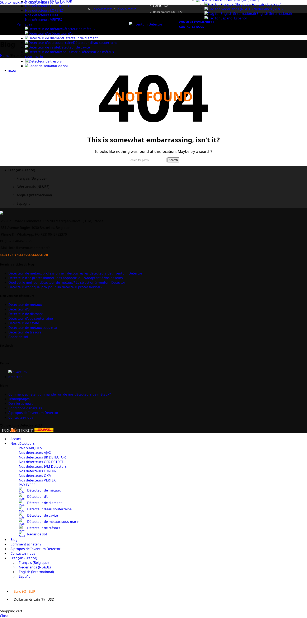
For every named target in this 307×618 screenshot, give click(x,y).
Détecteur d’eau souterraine (95, 42)
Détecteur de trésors (45, 61)
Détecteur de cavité (74, 47)
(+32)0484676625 (126, 9)
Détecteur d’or (62, 33)
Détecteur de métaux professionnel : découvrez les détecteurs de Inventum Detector (75, 273)
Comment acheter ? (59, 394)
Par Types (24, 24)
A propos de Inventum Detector (33, 412)
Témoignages (19, 399)
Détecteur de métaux (78, 29)
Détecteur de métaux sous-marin (34, 327)
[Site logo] (145, 24)
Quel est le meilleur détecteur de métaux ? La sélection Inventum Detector (66, 282)
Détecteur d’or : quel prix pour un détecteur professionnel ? (55, 287)
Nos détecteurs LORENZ (44, 10)
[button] (157, 170)
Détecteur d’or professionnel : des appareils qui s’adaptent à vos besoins (65, 278)
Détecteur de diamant (80, 38)
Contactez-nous (20, 417)
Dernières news (20, 403)
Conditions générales (25, 408)
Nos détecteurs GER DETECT (47, 6)
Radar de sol (58, 66)
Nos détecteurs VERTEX (43, 19)
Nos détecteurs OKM (41, 15)
